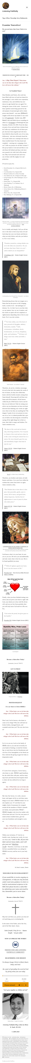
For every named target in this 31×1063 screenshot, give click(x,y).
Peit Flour (11, 1054)
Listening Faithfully (10, 11)
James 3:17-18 (8, 506)
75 (2, 1040)
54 (19, 1038)
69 (25, 1038)
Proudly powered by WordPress (8, 1061)
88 (7, 1040)
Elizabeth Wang (16, 69)
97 (9, 1040)
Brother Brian (16, 1037)
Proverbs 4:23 (7, 572)
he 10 (9, 474)
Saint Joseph (12, 1055)
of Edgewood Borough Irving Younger (10, 1047)
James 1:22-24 (8, 448)
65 (22, 1038)
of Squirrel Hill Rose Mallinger (16, 1051)
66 (24, 1038)
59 (21, 1038)
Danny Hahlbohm (23, 1041)
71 (27, 1038)
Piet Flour (20, 696)
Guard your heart (21, 1042)
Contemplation (16, 1041)
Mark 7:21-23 (7, 343)
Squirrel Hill (17, 1055)
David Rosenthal (6, 1042)
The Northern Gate (19, 548)
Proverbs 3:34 (7, 620)
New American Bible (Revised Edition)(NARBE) (18, 1045)
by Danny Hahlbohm (15, 225)
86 (6, 1040)
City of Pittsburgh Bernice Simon (17, 1040)
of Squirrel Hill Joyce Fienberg (13, 1050)
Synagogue (12, 122)
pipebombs (10, 118)
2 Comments (6, 1057)
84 (4, 1040)
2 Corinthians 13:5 (9, 255)
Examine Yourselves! (11, 25)
